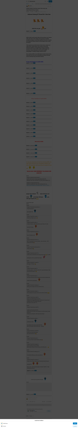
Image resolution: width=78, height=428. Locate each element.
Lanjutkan (75, 426)
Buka (75, 423)
